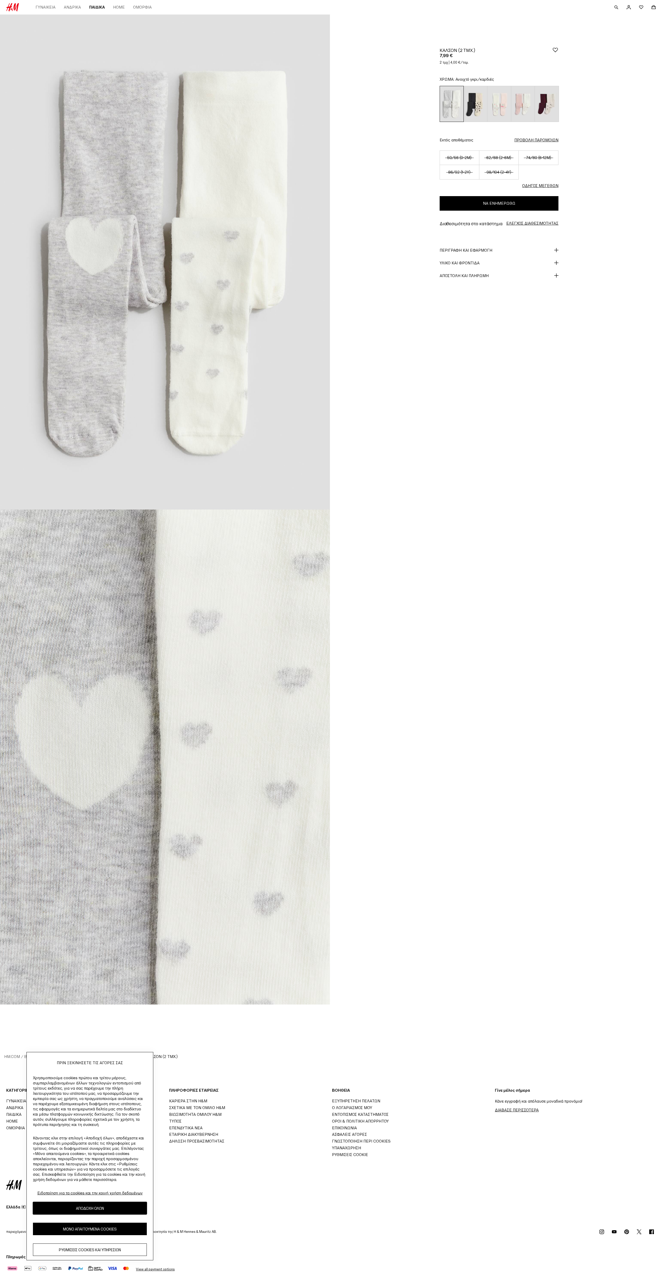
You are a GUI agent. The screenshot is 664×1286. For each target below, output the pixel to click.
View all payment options (155, 1269)
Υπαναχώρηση (346, 1148)
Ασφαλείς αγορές (349, 1134)
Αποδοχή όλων (90, 1208)
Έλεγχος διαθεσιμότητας (532, 223)
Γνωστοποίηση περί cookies (361, 1141)
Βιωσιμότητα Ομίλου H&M (195, 1114)
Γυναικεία (46, 7)
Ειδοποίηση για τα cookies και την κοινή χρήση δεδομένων (90, 1193)
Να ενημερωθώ (499, 203)
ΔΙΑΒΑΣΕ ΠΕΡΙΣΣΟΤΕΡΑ (517, 1110)
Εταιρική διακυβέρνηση (193, 1134)
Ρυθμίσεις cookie (350, 1154)
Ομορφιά (142, 7)
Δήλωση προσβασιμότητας (196, 1141)
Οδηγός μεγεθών (540, 185)
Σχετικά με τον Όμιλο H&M (197, 1107)
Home (119, 7)
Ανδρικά (72, 7)
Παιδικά (97, 7)
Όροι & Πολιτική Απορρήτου (360, 1121)
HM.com (12, 1056)
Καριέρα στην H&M (188, 1101)
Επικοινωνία (344, 1128)
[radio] (452, 104)
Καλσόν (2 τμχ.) (162, 1056)
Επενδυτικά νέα (186, 1128)
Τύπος (175, 1121)
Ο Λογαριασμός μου (352, 1107)
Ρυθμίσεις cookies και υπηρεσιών (90, 1249)
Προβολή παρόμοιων (536, 140)
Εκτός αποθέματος (456, 140)
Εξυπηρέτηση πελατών (356, 1101)
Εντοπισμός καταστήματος (360, 1114)
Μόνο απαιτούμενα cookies (90, 1229)
